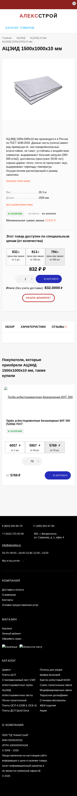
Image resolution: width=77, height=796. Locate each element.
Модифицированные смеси (56, 690)
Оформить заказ (11, 638)
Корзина (7, 628)
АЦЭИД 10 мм (38, 38)
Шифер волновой (50, 674)
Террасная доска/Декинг (54, 695)
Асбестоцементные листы (17, 695)
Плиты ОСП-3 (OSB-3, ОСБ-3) (19, 705)
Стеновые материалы (53, 700)
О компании (9, 594)
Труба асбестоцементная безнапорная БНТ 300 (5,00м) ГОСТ (38, 422)
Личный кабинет (11, 633)
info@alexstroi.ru (11, 545)
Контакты (7, 600)
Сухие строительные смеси (56, 685)
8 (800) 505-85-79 (12, 526)
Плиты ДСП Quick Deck (15, 710)
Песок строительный (14, 700)
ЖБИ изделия (48, 705)
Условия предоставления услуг (20, 605)
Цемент (6, 669)
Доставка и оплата (13, 589)
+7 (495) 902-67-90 (43, 526)
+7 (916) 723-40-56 (13, 533)
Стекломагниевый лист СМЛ (18, 680)
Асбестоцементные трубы (17, 685)
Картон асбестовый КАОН (55, 680)
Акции (43, 710)
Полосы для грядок (51, 669)
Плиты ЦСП (9, 674)
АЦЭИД (20, 38)
